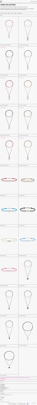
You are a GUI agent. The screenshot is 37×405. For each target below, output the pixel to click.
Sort (1, 15)
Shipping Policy (3, 388)
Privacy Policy (2, 396)
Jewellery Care (3, 386)
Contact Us (2, 385)
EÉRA (3, 393)
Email (1, 391)
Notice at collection (12, 403)
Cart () (35, 1)
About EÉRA (2, 384)
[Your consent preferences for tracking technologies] (35, 403)
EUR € (1, 399)
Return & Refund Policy (4, 387)
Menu (32, 1)
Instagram (2, 390)
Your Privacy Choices (22, 403)
